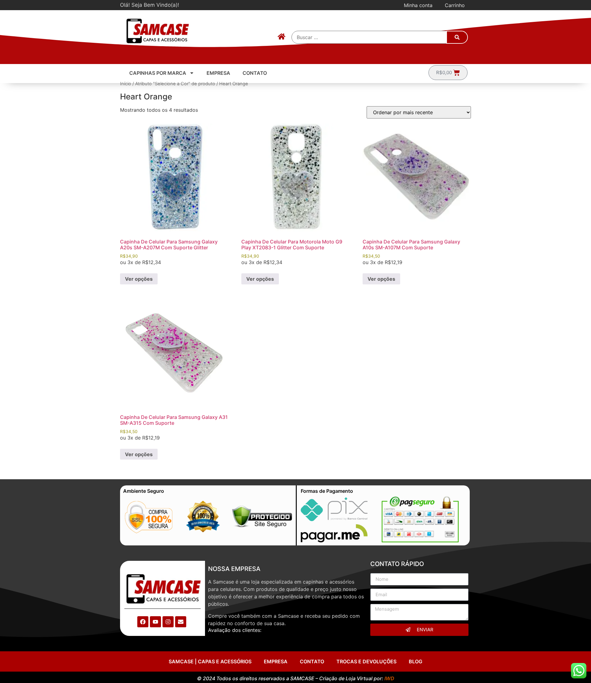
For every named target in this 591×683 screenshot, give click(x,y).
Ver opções (139, 279)
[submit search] (457, 37)
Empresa (218, 73)
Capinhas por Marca (157, 73)
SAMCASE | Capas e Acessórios (210, 661)
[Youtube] (155, 621)
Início (125, 83)
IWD (389, 678)
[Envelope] (180, 621)
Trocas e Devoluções (366, 661)
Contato (255, 73)
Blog (415, 661)
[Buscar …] (369, 37)
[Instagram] (168, 621)
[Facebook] (142, 621)
